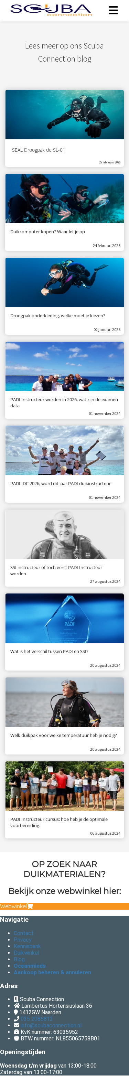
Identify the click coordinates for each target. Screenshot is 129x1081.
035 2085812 (37, 1019)
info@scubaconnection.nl (51, 1025)
